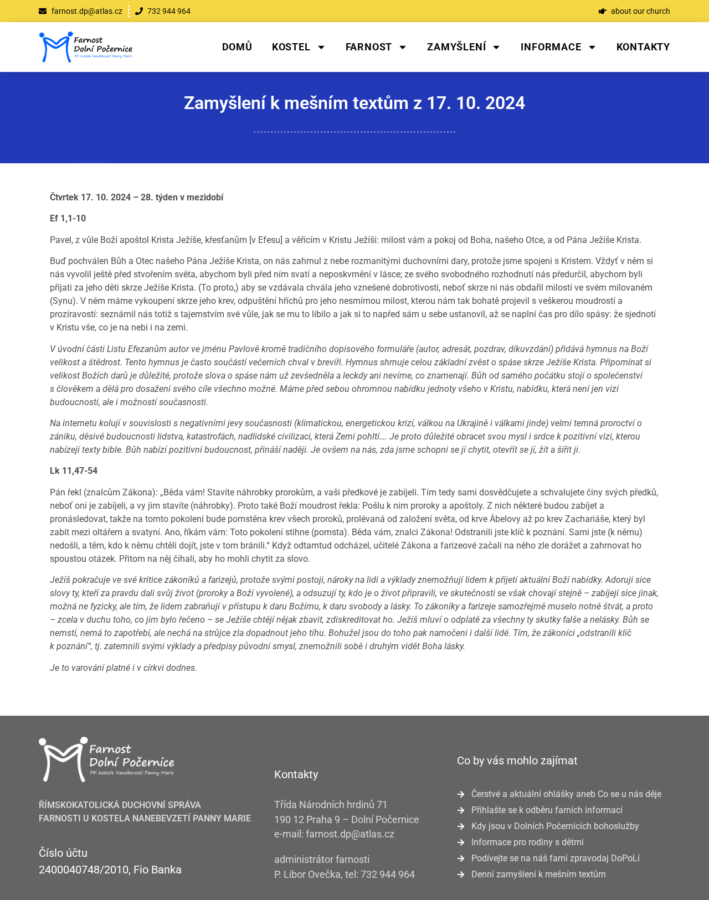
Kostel (291, 47)
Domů (237, 47)
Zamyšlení (456, 47)
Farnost (369, 47)
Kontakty (643, 47)
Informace (551, 47)
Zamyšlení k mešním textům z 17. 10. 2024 (354, 102)
